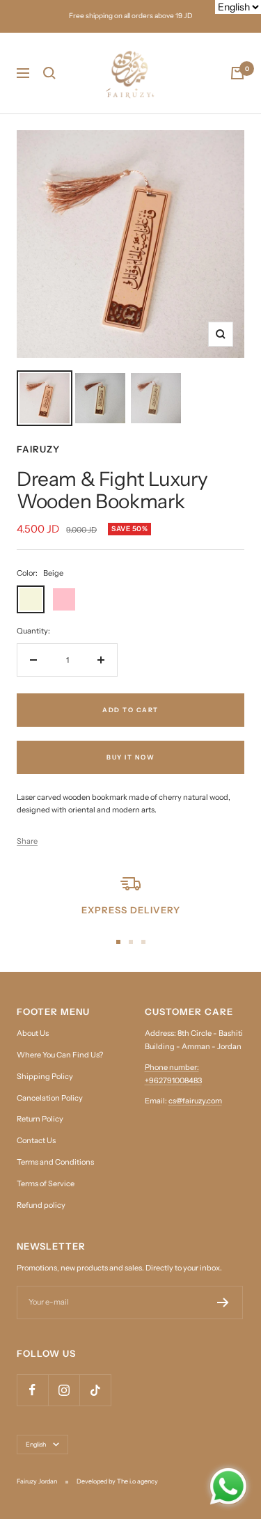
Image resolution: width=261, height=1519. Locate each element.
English (36, 1444)
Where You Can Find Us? (60, 1055)
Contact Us (36, 1140)
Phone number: (172, 1067)
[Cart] (237, 73)
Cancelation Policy (50, 1098)
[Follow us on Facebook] (32, 1390)
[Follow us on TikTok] (95, 1390)
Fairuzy (38, 449)
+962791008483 (173, 1080)
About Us (33, 1033)
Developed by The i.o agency (117, 1481)
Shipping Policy (45, 1076)
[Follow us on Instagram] (63, 1390)
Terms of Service (45, 1183)
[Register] (223, 1302)
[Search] (49, 73)
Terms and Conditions (55, 1162)
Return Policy (40, 1119)
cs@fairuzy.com (195, 1100)
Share (27, 841)
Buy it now (130, 757)
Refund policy (41, 1205)
